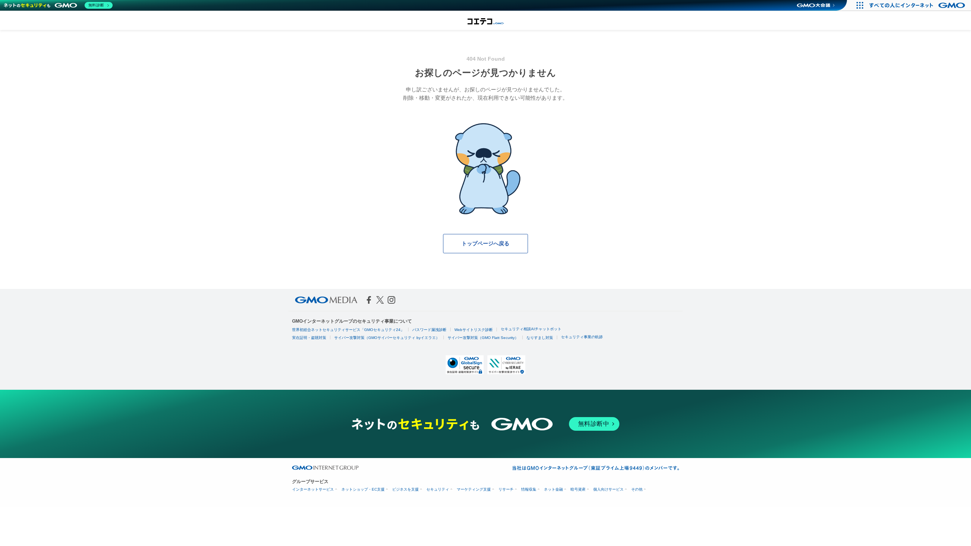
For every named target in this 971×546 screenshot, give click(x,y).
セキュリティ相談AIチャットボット (531, 329)
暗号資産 (578, 489)
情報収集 (528, 489)
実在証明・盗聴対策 (309, 338)
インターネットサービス (313, 489)
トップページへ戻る (485, 243)
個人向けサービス (608, 489)
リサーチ (506, 489)
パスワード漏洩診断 (429, 330)
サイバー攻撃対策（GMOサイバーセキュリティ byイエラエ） (387, 338)
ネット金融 (553, 489)
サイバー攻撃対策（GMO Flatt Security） (483, 338)
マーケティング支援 (474, 489)
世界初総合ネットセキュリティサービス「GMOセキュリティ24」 (348, 330)
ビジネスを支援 (405, 489)
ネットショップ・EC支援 (363, 489)
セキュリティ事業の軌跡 (582, 337)
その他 (637, 489)
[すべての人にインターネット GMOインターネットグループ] (918, 5)
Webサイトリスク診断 (473, 330)
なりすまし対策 (539, 338)
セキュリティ (437, 489)
